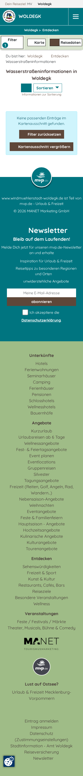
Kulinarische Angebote (41, 536)
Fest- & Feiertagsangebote (41, 449)
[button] (31, 17)
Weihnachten (41, 505)
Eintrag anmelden (41, 721)
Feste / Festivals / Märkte (41, 621)
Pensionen (41, 394)
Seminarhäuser (41, 375)
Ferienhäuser (41, 388)
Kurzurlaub (41, 431)
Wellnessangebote (41, 443)
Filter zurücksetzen (44, 134)
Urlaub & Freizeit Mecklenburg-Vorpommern (41, 695)
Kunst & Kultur (41, 579)
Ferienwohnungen (42, 369)
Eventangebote (41, 511)
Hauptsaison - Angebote (41, 524)
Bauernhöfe (41, 413)
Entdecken (60, 56)
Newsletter (43, 758)
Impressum (41, 727)
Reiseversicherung (41, 752)
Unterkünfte (41, 355)
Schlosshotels (41, 400)
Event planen (41, 455)
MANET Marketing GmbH (48, 211)
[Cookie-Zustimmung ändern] (9, 761)
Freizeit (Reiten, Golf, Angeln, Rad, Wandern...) (41, 490)
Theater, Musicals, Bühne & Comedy (41, 627)
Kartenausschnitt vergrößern (43, 146)
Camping (41, 382)
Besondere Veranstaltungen (41, 597)
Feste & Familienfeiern (41, 517)
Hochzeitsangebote (41, 530)
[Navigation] (75, 16)
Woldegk (45, 4)
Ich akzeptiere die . (41, 316)
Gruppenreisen (42, 468)
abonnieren (41, 301)
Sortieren (45, 88)
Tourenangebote (41, 548)
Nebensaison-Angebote (41, 499)
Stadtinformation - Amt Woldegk (41, 745)
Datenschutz (41, 733)
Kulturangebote (41, 542)
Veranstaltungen (41, 613)
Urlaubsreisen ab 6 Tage (41, 437)
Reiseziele (41, 591)
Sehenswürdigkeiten (42, 566)
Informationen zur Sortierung (41, 94)
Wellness (41, 603)
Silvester (42, 474)
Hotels (41, 363)
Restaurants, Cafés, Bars (41, 585)
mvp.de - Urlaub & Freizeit (41, 203)
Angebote (41, 423)
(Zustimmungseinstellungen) (41, 739)
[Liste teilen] (26, 88)
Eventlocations (41, 462)
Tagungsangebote (41, 480)
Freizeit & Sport (41, 572)
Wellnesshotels (41, 406)
